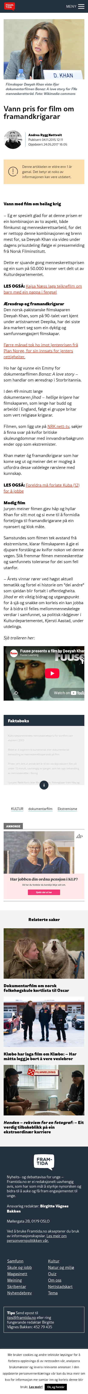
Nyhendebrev (19, 1293)
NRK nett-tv (58, 426)
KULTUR (17, 808)
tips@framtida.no (21, 1317)
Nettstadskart (60, 1286)
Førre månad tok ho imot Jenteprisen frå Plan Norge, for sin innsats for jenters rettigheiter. (41, 351)
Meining (14, 1280)
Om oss (54, 1280)
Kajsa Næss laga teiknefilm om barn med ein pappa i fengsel (43, 289)
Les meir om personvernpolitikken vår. (37, 1238)
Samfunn (15, 1261)
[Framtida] (10, 6)
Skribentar (16, 1286)
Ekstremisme (67, 808)
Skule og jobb (19, 1267)
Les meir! (36, 1386)
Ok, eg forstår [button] (55, 1387)
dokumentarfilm (40, 808)
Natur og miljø (61, 1267)
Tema (53, 1293)
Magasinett (17, 1274)
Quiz (52, 1274)
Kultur (53, 1261)
